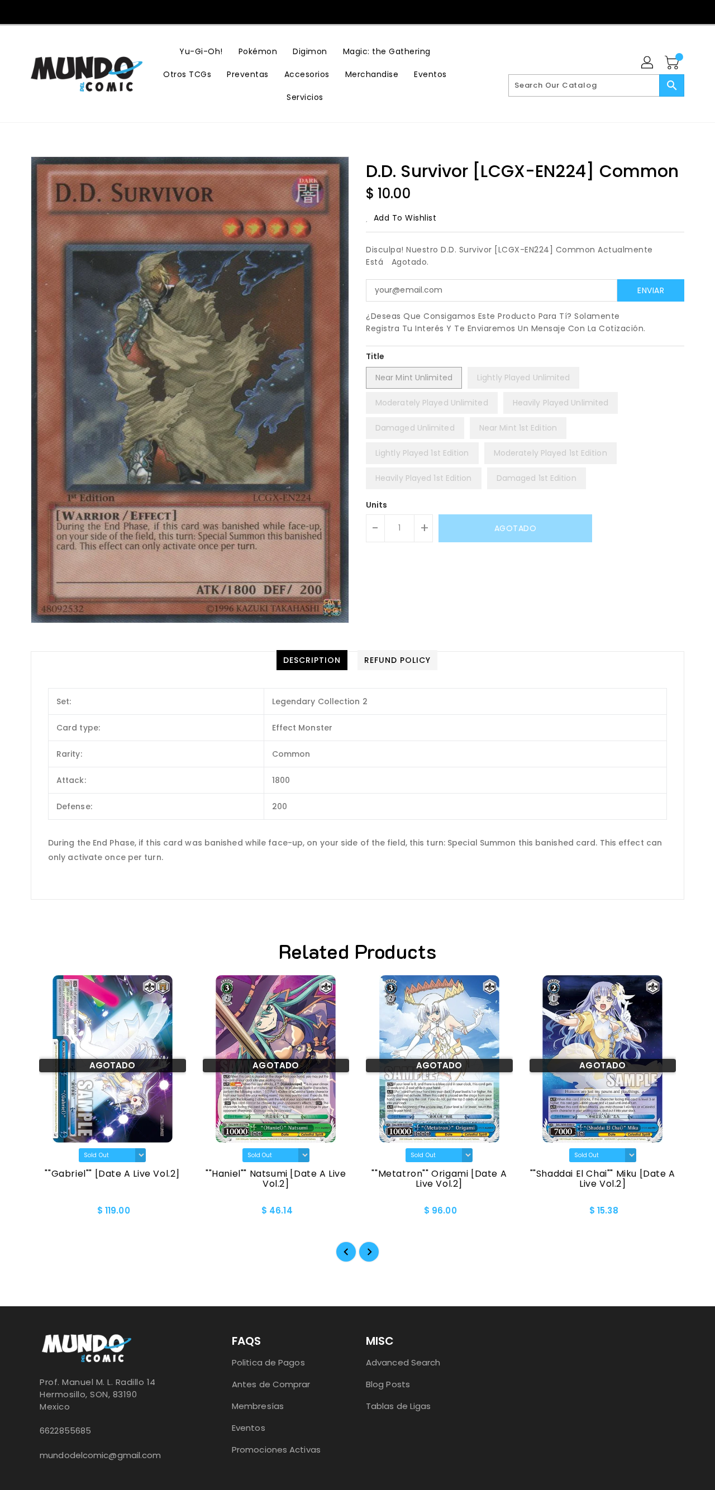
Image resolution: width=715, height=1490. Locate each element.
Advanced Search (403, 1362)
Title (375, 356)
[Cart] (673, 63)
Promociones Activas (276, 1449)
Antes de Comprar (271, 1384)
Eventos (248, 1428)
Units (377, 505)
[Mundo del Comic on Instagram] (368, 11)
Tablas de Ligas (398, 1406)
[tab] (312, 660)
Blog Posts (388, 1384)
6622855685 (65, 1430)
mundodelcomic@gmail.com (100, 1455)
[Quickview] (48, 1214)
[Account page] (648, 63)
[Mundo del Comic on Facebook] (347, 11)
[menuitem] (201, 51)
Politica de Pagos (268, 1362)
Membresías (258, 1406)
